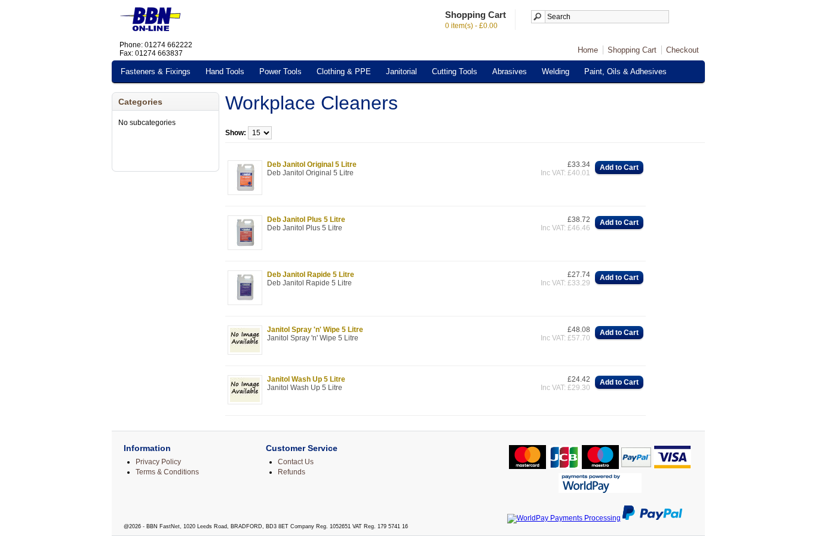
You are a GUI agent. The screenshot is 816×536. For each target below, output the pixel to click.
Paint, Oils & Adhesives (625, 71)
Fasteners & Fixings (156, 71)
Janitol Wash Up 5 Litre (306, 379)
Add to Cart (619, 167)
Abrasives (509, 71)
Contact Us (296, 462)
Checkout (682, 49)
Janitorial (401, 71)
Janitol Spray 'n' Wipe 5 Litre (315, 329)
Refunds (291, 472)
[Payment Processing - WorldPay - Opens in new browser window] (564, 518)
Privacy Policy (158, 462)
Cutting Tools (454, 71)
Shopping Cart (632, 49)
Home (588, 49)
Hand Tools (224, 71)
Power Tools (280, 71)
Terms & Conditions (167, 472)
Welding (555, 71)
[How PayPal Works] (652, 518)
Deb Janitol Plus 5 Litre (306, 219)
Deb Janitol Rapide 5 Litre (310, 274)
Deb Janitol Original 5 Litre (312, 164)
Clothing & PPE (344, 71)
